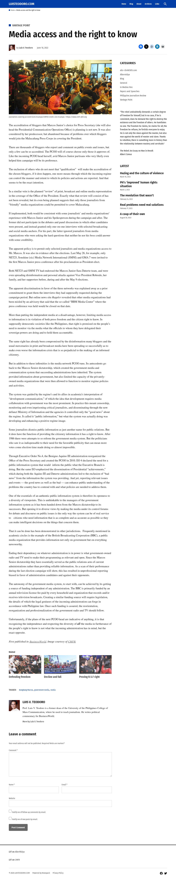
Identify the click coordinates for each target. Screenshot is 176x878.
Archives (148, 4)
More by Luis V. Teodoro (33, 721)
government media (41, 690)
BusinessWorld (38, 641)
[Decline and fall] (60, 664)
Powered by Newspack (41, 873)
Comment (13, 750)
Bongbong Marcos (26, 690)
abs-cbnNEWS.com (128, 70)
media (53, 690)
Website (12, 798)
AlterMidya (20, 851)
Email (64, 784)
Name (12, 784)
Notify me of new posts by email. (25, 819)
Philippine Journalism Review (133, 95)
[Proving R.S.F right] (95, 664)
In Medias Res (126, 87)
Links (157, 4)
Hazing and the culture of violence (142, 173)
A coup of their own (132, 214)
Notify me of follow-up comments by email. (29, 812)
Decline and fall (52, 676)
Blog (131, 4)
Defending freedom (19, 676)
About (139, 4)
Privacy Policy (58, 873)
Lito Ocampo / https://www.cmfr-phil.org (70, 117)
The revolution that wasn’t (137, 195)
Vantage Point (21, 25)
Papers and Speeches (129, 91)
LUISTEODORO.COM (21, 4)
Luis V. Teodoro (26, 47)
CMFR (71, 641)
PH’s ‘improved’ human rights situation (138, 184)
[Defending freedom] (25, 664)
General (123, 83)
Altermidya (125, 74)
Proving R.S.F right (89, 676)
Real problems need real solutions (142, 205)
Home (124, 4)
